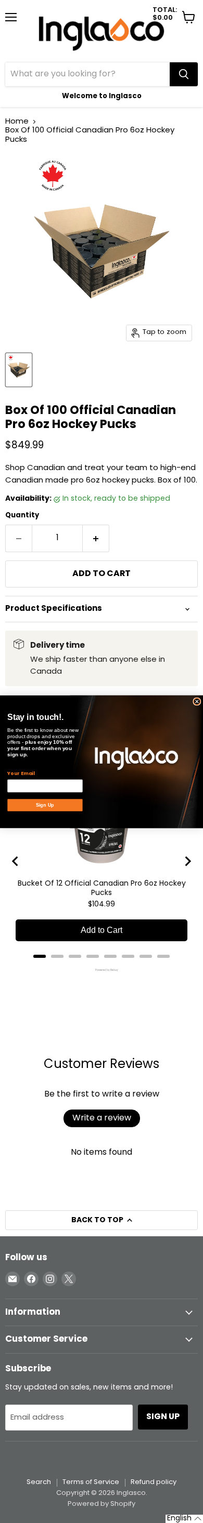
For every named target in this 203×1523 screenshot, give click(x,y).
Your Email (20, 773)
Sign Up (45, 804)
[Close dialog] (197, 701)
